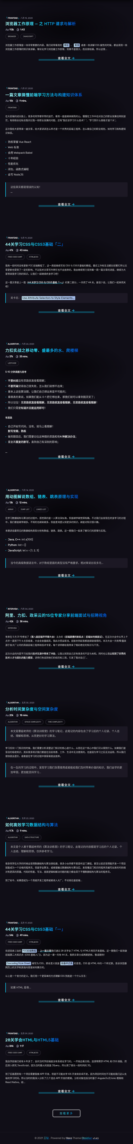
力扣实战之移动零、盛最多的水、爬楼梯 (41, 350)
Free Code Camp (15, 257)
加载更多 (66, 1113)
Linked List (41, 509)
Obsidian (87, 1138)
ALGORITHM (13, 344)
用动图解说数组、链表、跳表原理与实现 (41, 496)
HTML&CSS (33, 257)
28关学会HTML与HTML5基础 (32, 1040)
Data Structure (32, 837)
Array (10, 509)
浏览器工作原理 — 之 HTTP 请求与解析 (40, 24)
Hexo (69, 1138)
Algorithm (13, 722)
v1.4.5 (96, 1138)
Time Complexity (55, 722)
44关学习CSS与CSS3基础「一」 (35, 929)
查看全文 (64, 58)
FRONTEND (12, 18)
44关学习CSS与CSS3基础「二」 (35, 244)
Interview (12, 628)
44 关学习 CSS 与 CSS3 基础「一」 (45, 282)
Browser (12, 36)
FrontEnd (12, 108)
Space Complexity (33, 722)
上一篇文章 (45, 950)
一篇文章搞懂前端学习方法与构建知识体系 (43, 95)
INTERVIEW (12, 609)
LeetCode (12, 363)
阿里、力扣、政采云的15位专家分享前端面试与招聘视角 (56, 615)
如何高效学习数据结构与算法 (31, 825)
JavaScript (28, 36)
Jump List (25, 509)
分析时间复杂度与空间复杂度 (31, 709)
